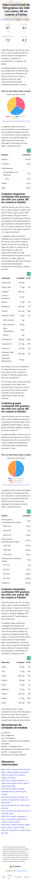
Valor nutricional (9, 19)
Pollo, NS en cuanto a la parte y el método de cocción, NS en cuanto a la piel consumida (15, 783)
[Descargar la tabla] (29, 150)
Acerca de (10, 877)
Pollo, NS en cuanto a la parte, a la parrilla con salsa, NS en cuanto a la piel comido (15, 800)
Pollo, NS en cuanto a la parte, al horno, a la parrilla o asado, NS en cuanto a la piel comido (14, 819)
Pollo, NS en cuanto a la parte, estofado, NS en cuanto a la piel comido (13, 791)
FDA (21, 261)
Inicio (2, 19)
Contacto (26, 877)
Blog (4, 877)
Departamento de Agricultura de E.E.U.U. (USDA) (18, 121)
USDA (3, 140)
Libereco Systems (21, 871)
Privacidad (18, 877)
